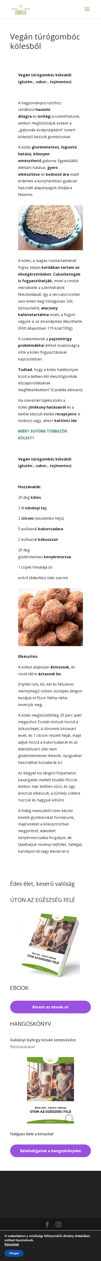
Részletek (11, 1244)
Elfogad (14, 1253)
